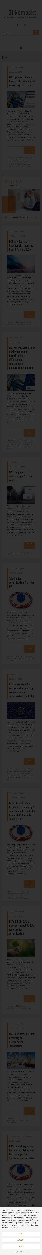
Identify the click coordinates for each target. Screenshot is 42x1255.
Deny (21, 1233)
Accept (21, 1240)
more (21, 1246)
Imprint (17, 1251)
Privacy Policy (23, 1251)
